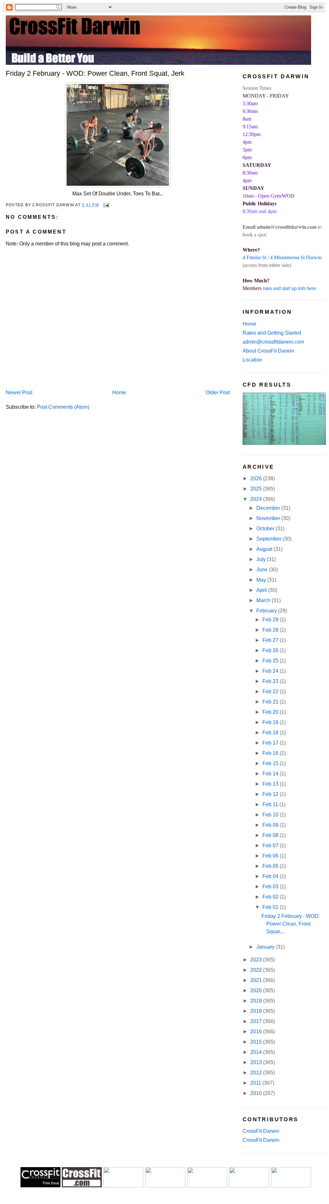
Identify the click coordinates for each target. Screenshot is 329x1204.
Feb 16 (271, 753)
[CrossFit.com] (82, 1185)
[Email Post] (105, 205)
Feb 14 (271, 773)
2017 (256, 1021)
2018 (256, 1011)
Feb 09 (271, 825)
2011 (256, 1083)
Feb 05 (271, 866)
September (269, 539)
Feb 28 (271, 630)
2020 (256, 990)
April (262, 590)
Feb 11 (270, 804)
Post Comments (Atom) (63, 407)
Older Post (218, 392)
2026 (256, 478)
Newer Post (19, 392)
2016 (256, 1031)
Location (252, 360)
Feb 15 (271, 763)
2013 (256, 1062)
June (262, 569)
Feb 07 (271, 845)
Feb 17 (271, 743)
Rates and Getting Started (272, 333)
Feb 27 (271, 640)
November (268, 518)
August (265, 549)
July (261, 559)
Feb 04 (271, 876)
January (266, 947)
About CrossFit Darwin (268, 351)
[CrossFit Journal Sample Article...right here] (40, 1185)
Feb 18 (271, 732)
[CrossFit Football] (123, 1185)
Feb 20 (271, 712)
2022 (256, 970)
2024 (256, 499)
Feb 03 (271, 886)
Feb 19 (271, 722)
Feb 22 (271, 691)
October (266, 528)
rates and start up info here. (290, 288)
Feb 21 (271, 701)
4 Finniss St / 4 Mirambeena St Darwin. (283, 257)
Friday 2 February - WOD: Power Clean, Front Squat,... (290, 923)
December (268, 508)
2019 (256, 1000)
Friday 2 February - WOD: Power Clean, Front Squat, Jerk (95, 73)
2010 (256, 1093)
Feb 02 (271, 897)
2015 (256, 1042)
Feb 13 (271, 784)
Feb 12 (271, 794)
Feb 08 (271, 835)
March (264, 600)
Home (119, 392)
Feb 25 (271, 660)
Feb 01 (271, 907)
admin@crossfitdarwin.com (273, 342)
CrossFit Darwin (261, 1131)
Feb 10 (271, 814)
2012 (256, 1072)
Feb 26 (271, 650)
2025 (256, 488)
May (261, 580)
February (267, 610)
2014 (256, 1052)
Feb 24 (271, 671)
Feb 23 (271, 681)
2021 (256, 980)
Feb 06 (271, 855)
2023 (256, 959)
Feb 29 (271, 619)
